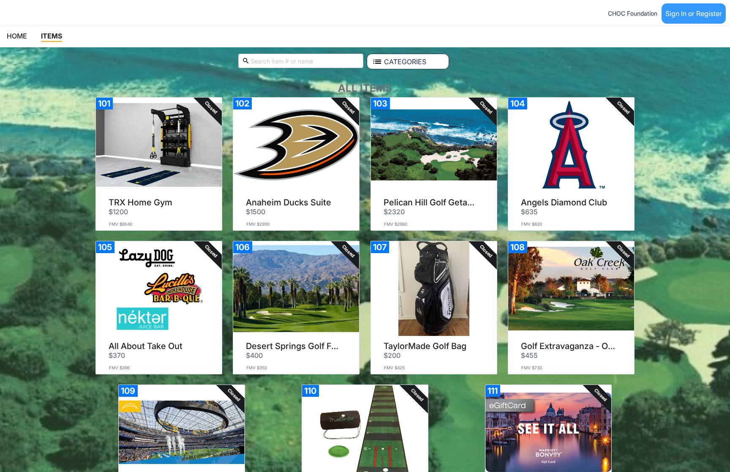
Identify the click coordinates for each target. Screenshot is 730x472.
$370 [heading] (117, 355)
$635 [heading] (529, 211)
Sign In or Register (693, 13)
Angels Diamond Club (564, 202)
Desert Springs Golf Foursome (293, 346)
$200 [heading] (392, 355)
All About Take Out (145, 346)
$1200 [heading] (118, 211)
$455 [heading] (529, 355)
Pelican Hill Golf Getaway (431, 202)
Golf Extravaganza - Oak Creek (568, 346)
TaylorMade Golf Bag (425, 346)
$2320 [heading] (394, 211)
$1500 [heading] (255, 211)
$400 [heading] (254, 355)
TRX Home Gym (140, 202)
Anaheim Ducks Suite (288, 202)
